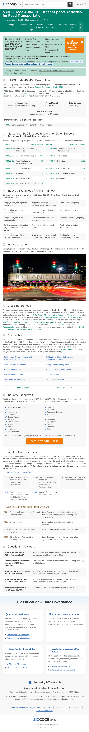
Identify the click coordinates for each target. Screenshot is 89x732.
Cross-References (50, 26)
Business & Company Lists (61, 666)
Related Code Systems (73, 27)
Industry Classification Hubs (65, 614)
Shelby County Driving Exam (57, 364)
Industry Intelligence (19, 614)
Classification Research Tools (23, 649)
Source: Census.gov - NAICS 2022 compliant (53, 87)
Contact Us (60, 707)
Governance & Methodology (18, 635)
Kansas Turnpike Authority (15, 375)
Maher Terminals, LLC (13, 369)
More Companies (24, 388)
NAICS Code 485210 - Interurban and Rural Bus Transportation (28, 322)
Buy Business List (64, 388)
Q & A (81, 27)
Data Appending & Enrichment (62, 670)
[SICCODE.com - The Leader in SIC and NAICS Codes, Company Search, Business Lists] (12, 4)
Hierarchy (23, 25)
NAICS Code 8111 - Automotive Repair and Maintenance (54, 315)
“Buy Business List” (66, 349)
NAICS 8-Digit (31, 27)
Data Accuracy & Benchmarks (19, 638)
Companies (62, 25)
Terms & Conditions (44, 711)
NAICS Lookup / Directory (17, 667)
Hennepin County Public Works (58, 369)
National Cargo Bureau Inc (15, 364)
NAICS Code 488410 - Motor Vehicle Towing (63, 317)
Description (11, 25)
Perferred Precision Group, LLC (17, 380)
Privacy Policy (74, 707)
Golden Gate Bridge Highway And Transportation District (18, 358)
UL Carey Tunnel (52, 375)
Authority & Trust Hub (47, 682)
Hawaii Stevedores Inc (55, 380)
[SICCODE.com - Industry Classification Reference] (44, 719)
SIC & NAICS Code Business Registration (23, 707)
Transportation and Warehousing (16, 93)
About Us (47, 707)
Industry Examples (40, 26)
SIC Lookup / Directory (16, 664)
